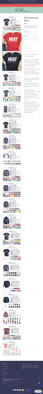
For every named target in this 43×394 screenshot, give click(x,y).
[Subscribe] (20, 383)
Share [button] (26, 115)
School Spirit (5, 373)
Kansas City (5, 368)
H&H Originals (5, 366)
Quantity (25, 45)
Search (4, 375)
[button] (3, 10)
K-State (4, 371)
